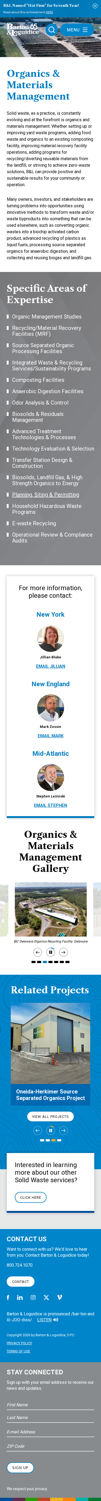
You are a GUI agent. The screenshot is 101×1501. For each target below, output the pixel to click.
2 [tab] (39, 962)
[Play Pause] (50, 952)
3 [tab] (45, 962)
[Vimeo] (59, 1297)
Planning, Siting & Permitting (45, 494)
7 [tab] (67, 962)
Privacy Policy (19, 1343)
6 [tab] (62, 962)
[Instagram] (33, 1297)
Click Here (30, 1197)
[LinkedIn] (20, 1297)
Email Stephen (50, 805)
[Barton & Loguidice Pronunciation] (55, 1320)
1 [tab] (34, 962)
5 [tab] (56, 962)
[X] (46, 1297)
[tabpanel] (51, 909)
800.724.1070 (20, 1265)
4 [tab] (50, 962)
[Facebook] (8, 1297)
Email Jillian (50, 666)
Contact (20, 1282)
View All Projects (50, 1117)
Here (49, 12)
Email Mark (51, 735)
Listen (44, 1319)
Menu (73, 29)
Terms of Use (18, 1351)
